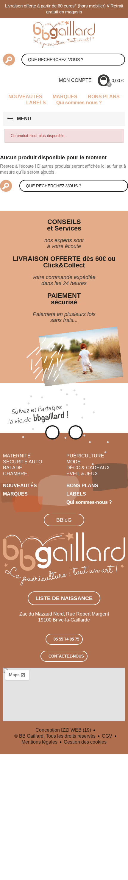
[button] (64, 520)
